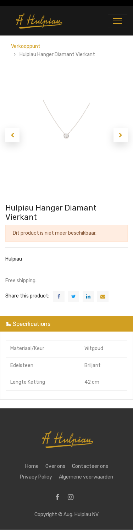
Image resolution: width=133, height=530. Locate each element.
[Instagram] (73, 498)
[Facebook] (59, 498)
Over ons (55, 466)
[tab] (66, 324)
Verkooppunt (25, 46)
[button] (12, 135)
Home (32, 466)
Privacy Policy (36, 477)
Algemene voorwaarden (86, 477)
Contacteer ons (90, 466)
